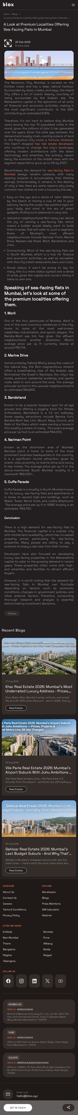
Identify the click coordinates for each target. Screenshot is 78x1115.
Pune (46, 937)
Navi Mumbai (10, 937)
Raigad (47, 955)
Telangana (9, 961)
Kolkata (7, 931)
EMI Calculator (50, 909)
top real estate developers (54, 144)
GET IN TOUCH (18, 1107)
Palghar (7, 955)
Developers (49, 892)
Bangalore (9, 949)
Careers (7, 903)
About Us (8, 892)
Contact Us (10, 897)
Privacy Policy (11, 915)
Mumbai (48, 931)
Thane (7, 943)
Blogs (45, 897)
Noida (46, 949)
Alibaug (47, 943)
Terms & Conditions (14, 909)
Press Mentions (51, 903)
